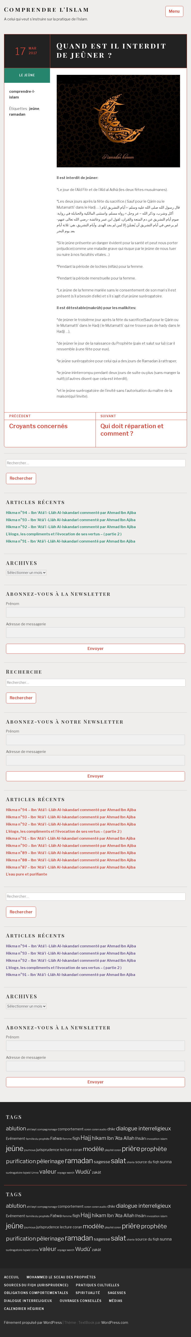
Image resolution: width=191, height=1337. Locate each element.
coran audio (99, 1129)
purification (21, 1161)
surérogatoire (14, 1172)
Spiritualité (88, 1293)
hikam (99, 1138)
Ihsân (140, 1138)
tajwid (27, 1172)
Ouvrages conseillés (80, 1301)
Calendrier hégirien (24, 1309)
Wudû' (83, 1171)
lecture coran (71, 1150)
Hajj (86, 1137)
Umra (35, 1172)
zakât (96, 1172)
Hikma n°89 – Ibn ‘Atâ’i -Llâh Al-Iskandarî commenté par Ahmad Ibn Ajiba (71, 853)
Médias (115, 1301)
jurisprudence (47, 1150)
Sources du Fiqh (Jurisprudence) (36, 1285)
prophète (154, 1149)
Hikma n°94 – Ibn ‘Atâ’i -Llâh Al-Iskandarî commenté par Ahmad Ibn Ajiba (71, 512)
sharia (131, 1162)
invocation (153, 1139)
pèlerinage (50, 1161)
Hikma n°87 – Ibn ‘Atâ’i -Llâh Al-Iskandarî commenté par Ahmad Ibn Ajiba (71, 867)
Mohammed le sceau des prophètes (61, 1277)
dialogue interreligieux (143, 1128)
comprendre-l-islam (22, 94)
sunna (166, 1161)
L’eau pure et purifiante (26, 874)
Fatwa (56, 1138)
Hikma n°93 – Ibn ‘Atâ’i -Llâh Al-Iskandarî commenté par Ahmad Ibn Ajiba (71, 520)
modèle (93, 1149)
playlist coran (113, 1150)
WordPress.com (114, 1322)
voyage (61, 1172)
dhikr (111, 1129)
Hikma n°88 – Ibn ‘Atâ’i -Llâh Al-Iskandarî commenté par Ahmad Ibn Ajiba (71, 860)
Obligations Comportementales (36, 1293)
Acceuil (11, 1277)
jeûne (34, 108)
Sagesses (117, 1293)
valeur (47, 1171)
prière (131, 1148)
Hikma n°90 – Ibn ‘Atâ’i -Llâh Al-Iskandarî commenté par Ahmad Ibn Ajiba (71, 845)
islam (163, 1139)
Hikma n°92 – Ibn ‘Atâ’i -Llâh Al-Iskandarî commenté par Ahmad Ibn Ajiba (71, 527)
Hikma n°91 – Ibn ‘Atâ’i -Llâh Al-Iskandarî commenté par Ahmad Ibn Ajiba (70, 541)
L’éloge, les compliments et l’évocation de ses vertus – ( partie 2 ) (64, 534)
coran (87, 1129)
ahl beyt (32, 1129)
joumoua (30, 1150)
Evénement (15, 1138)
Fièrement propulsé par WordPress (33, 1322)
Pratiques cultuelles (97, 1285)
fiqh (76, 1138)
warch (70, 1172)
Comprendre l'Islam (47, 9)
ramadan (17, 114)
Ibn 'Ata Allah (120, 1138)
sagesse (102, 1161)
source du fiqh (147, 1162)
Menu (174, 11)
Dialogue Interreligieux (28, 1301)
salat (118, 1160)
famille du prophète (37, 1139)
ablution (16, 1128)
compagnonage (47, 1129)
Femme (67, 1139)
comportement (71, 1129)
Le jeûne (27, 75)
